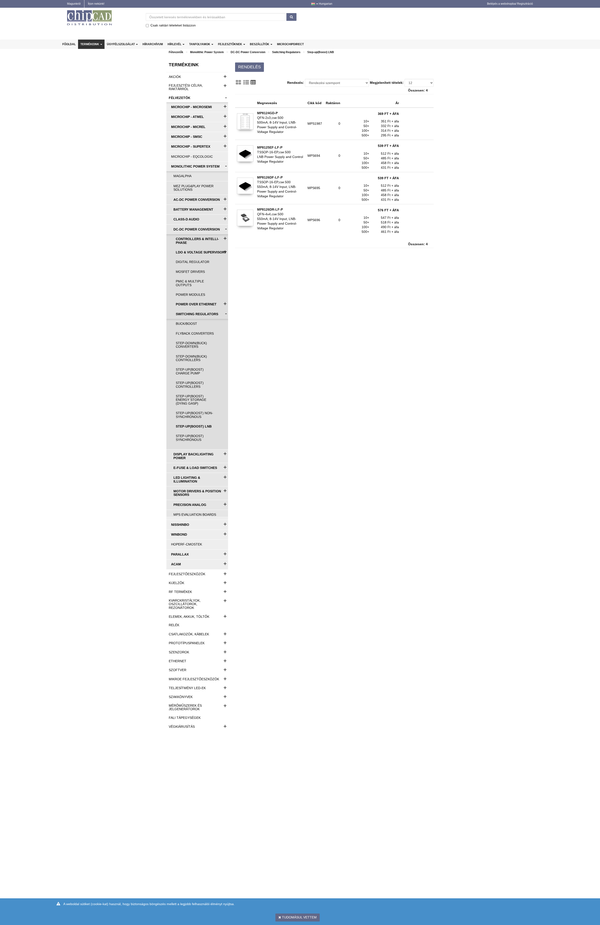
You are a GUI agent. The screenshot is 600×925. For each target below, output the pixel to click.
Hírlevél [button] (175, 44)
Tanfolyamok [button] (200, 44)
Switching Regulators (286, 52)
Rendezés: (295, 82)
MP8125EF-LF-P (269, 147)
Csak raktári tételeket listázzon (173, 25)
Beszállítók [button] (260, 44)
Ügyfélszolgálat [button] (121, 44)
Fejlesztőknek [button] (230, 44)
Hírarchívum (152, 44)
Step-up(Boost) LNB (320, 52)
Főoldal (69, 44)
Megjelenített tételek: (387, 82)
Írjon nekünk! (96, 3)
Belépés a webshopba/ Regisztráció (510, 3)
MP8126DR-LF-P (270, 209)
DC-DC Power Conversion (248, 52)
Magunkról (74, 3)
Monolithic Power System (207, 52)
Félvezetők (176, 52)
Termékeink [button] (90, 44)
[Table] (253, 82)
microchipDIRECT (290, 44)
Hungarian (325, 3)
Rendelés (249, 67)
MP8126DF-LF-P (270, 177)
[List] (246, 82)
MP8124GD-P (267, 113)
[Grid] (238, 82)
